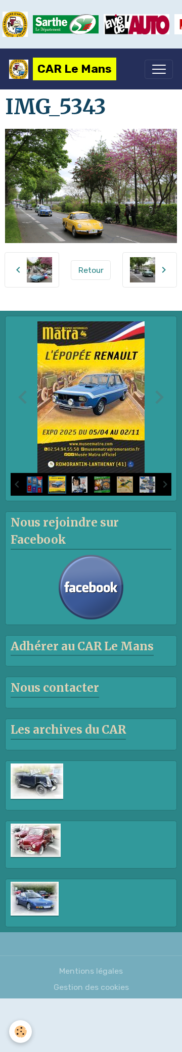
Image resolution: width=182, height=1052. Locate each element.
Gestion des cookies (91, 987)
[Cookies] (20, 1031)
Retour (91, 270)
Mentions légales (91, 971)
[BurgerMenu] (159, 69)
